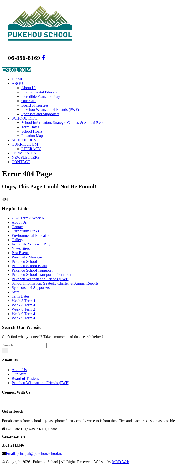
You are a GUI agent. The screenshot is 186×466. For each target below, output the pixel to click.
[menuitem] (98, 79)
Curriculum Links (25, 231)
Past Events (20, 253)
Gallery (17, 240)
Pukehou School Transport (32, 270)
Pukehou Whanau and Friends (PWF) (40, 279)
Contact (17, 227)
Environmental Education (31, 235)
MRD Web (120, 462)
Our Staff (19, 374)
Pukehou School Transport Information (41, 274)
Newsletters (21, 248)
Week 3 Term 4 (23, 301)
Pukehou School (24, 261)
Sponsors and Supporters (31, 288)
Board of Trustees (25, 378)
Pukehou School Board (29, 266)
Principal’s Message (27, 257)
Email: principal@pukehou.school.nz (34, 454)
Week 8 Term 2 (23, 309)
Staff (15, 292)
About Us (19, 222)
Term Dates (20, 296)
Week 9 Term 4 (23, 314)
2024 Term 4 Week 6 (28, 218)
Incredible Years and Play (31, 244)
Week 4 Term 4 (23, 305)
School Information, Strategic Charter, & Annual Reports (55, 283)
